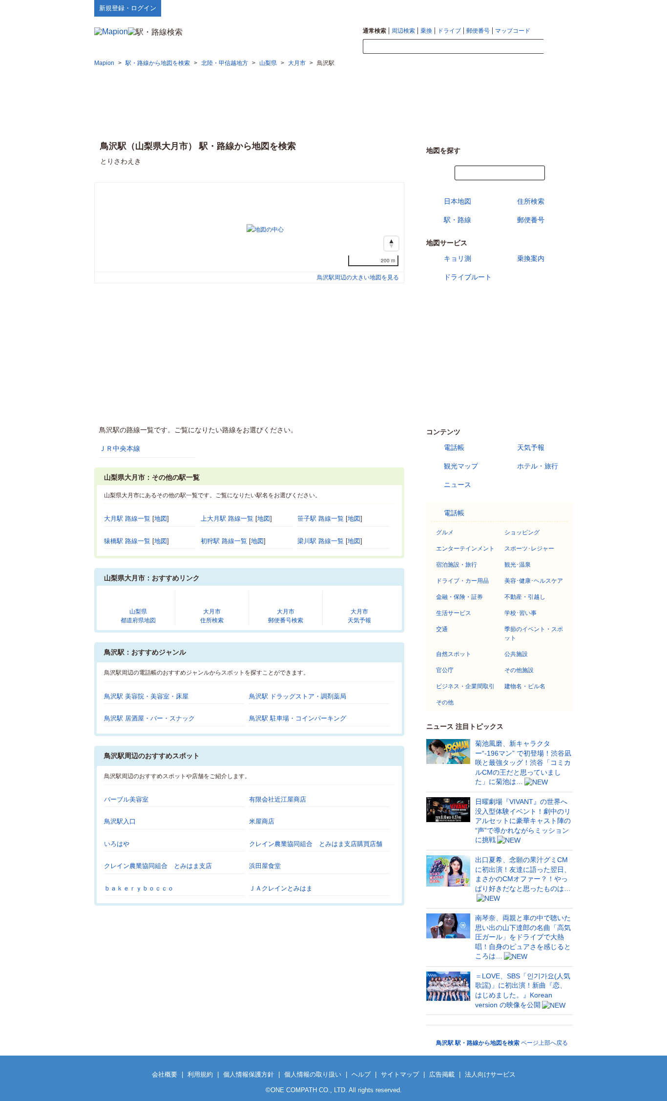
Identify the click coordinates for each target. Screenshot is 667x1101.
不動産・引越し (524, 596)
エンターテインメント (465, 548)
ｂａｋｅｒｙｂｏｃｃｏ (139, 888)
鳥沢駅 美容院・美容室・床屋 (146, 696)
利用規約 (200, 1074)
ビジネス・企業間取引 (465, 686)
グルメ (445, 532)
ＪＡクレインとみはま (281, 888)
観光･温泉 (517, 564)
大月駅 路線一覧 (127, 518)
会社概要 (164, 1074)
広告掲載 (442, 1074)
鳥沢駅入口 (120, 821)
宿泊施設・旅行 (456, 564)
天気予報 (530, 447)
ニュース (457, 484)
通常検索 (374, 30)
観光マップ (461, 466)
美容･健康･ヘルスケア (533, 580)
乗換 (426, 30)
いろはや (116, 843)
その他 (445, 702)
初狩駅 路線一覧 (224, 541)
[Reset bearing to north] (391, 243)
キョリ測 (457, 258)
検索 (558, 47)
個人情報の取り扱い (312, 1074)
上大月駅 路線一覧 (227, 518)
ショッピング (522, 532)
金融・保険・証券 (459, 596)
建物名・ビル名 (524, 686)
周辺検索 (403, 30)
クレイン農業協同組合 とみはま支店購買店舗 (315, 843)
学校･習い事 (520, 613)
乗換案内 (530, 258)
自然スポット (453, 654)
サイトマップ (557, 8)
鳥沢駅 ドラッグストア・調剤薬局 (297, 696)
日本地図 (457, 201)
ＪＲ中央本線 (119, 448)
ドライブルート (468, 277)
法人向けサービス (490, 1074)
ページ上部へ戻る (502, 1042)
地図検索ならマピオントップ (477, 8)
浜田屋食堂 (265, 865)
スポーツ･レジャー (529, 548)
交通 (442, 629)
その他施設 (519, 670)
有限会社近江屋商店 (277, 799)
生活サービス (453, 613)
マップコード (512, 30)
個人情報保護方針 (248, 1074)
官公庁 (445, 670)
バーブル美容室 (126, 799)
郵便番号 (478, 30)
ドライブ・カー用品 (462, 580)
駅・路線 (457, 220)
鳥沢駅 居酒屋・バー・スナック (149, 718)
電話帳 (454, 447)
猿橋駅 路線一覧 (127, 541)
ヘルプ (526, 8)
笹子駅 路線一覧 (320, 518)
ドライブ (449, 30)
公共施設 (516, 654)
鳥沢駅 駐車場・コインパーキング (297, 718)
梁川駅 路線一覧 (320, 541)
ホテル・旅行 (537, 466)
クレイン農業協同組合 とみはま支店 (158, 865)
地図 (160, 518)
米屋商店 (261, 821)
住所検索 (530, 201)
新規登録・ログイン (127, 8)
